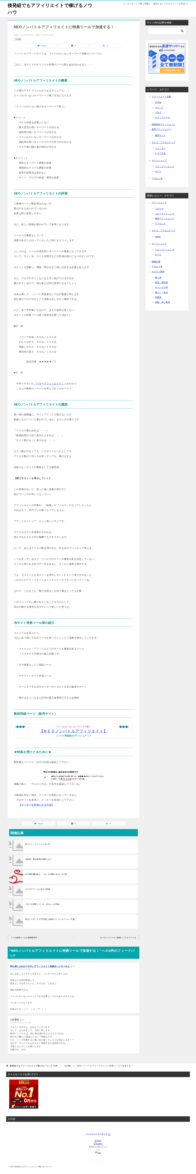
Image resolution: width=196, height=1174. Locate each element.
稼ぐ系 (158, 277)
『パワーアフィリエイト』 (49, 383)
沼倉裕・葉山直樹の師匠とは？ (38, 859)
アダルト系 (157, 178)
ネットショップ (159, 160)
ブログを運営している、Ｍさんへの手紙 (42, 904)
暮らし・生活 (161, 292)
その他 (18, 39)
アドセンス (160, 223)
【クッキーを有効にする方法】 (36, 804)
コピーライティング (164, 214)
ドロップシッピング (164, 166)
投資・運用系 (161, 282)
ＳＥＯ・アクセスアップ (163, 142)
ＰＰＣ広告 (160, 153)
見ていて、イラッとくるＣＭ (37, 844)
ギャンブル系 (161, 287)
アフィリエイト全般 (161, 96)
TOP (34, 1066)
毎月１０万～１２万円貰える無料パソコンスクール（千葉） (51, 919)
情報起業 (156, 261)
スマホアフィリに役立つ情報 (37, 889)
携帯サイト (160, 135)
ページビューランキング (96, 1134)
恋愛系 (158, 297)
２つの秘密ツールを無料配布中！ (25, 938)
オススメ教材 (158, 271)
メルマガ (159, 208)
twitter (158, 236)
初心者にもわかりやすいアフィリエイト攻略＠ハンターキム (40, 966)
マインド (159, 107)
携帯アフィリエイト (161, 129)
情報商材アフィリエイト (163, 124)
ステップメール (162, 117)
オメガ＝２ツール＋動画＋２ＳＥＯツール (118, 938)
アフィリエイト (159, 202)
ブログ (158, 112)
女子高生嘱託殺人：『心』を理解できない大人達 (46, 874)
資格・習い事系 (162, 302)
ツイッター (160, 148)
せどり (158, 171)
